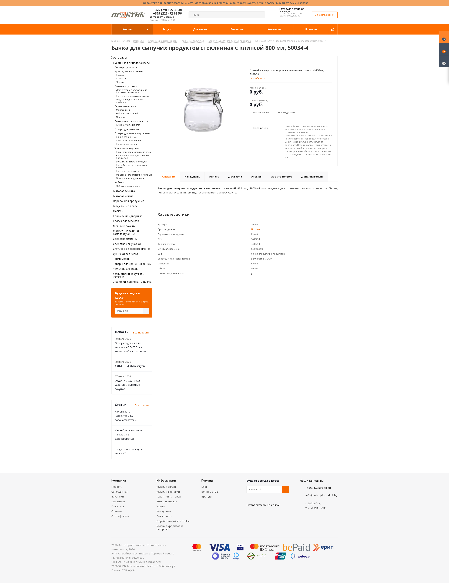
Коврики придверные (127, 216)
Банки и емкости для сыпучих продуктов (132, 156)
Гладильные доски (125, 206)
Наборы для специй (127, 113)
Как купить (163, 511)
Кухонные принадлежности (131, 62)
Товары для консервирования (132, 133)
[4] (261, 61)
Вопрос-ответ (210, 491)
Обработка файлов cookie (173, 521)
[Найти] (260, 14)
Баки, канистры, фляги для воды (133, 152)
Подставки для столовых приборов (129, 101)
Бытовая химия (123, 196)
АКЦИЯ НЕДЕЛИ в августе (130, 366)
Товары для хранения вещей (132, 263)
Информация (166, 480)
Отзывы (116, 511)
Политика (117, 506)
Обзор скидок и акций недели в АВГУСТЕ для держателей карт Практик (130, 347)
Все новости (141, 332)
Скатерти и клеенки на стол (131, 121)
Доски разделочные (126, 67)
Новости (116, 486)
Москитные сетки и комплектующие (126, 232)
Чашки (120, 82)
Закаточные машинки (128, 140)
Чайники (119, 182)
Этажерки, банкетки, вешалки (132, 281)
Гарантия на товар (168, 496)
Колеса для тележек (126, 221)
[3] (258, 61)
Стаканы (121, 78)
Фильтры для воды (125, 268)
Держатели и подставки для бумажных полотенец (131, 91)
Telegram (276, 513)
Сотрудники (119, 491)
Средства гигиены (125, 238)
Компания (118, 480)
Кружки (120, 75)
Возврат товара (166, 501)
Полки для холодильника (130, 178)
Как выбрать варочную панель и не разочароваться (129, 434)
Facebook (258, 513)
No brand (256, 229)
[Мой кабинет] (333, 29)
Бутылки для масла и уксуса (131, 161)
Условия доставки (168, 491)
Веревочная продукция (128, 201)
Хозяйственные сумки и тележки (128, 275)
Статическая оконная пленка (131, 248)
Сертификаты (120, 516)
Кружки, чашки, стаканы (129, 71)
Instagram (267, 513)
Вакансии (117, 496)
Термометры (121, 258)
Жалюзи (118, 211)
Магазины (118, 501)
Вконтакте (249, 513)
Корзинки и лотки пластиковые (133, 96)
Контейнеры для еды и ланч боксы (132, 166)
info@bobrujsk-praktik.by (321, 495)
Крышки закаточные (127, 144)
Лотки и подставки (126, 86)
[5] (264, 61)
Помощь (207, 480)
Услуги (160, 506)
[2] (254, 61)
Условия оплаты (166, 486)
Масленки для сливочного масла (134, 174)
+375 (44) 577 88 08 (291, 9)
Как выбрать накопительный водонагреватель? (126, 416)
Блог (204, 486)
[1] (251, 61)
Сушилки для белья (125, 253)
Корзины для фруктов (128, 171)
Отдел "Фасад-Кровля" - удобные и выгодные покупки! (129, 385)
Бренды (206, 496)
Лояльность (164, 516)
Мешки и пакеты (124, 226)
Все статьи (142, 405)
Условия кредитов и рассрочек (169, 527)
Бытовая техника (124, 191)
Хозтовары (119, 57)
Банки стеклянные (126, 136)
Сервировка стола (125, 106)
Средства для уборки (127, 244)
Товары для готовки (127, 129)
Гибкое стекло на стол (128, 124)
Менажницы (123, 109)
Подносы (121, 117)
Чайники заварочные (128, 186)
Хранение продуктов (127, 148)
